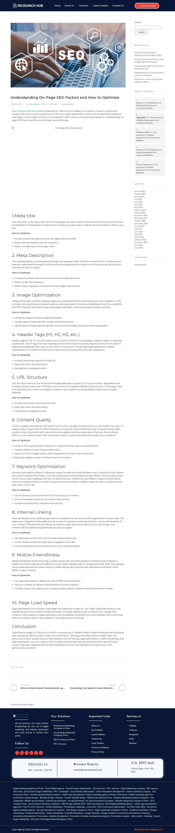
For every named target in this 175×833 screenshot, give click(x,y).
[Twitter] (22, 753)
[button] (70, 6)
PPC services (113, 788)
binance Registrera (144, 165)
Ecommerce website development (53, 816)
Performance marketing (74, 807)
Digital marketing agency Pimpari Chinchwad (106, 795)
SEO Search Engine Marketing (38, 791)
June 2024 (138, 202)
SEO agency (152, 788)
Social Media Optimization (82, 791)
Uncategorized (67, 104)
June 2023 (138, 231)
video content (137, 816)
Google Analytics (108, 813)
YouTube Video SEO (136, 807)
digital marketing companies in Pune (111, 810)
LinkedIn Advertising (73, 813)
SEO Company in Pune (64, 740)
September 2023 (141, 223)
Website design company (51, 798)
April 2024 (138, 207)
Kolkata (132, 726)
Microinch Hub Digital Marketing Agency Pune (52, 819)
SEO (35, 632)
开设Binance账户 (143, 132)
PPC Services (60, 744)
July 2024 (138, 199)
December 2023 (140, 215)
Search (137, 22)
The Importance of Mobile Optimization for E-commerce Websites (148, 105)
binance (139, 103)
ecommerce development (24, 816)
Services (83, 5)
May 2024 (138, 204)
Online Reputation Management (110, 791)
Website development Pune (99, 798)
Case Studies (97, 743)
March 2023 (139, 237)
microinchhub (34, 104)
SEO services (99, 788)
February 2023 (140, 239)
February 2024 (140, 210)
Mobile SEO (79, 804)
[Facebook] (17, 753)
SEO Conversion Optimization (111, 807)
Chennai (133, 730)
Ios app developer (76, 801)
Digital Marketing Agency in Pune (28, 788)
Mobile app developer (34, 801)
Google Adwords (92, 813)
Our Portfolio (97, 730)
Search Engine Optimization (24, 111)
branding (148, 816)
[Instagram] (31, 753)
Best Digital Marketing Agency (119, 804)
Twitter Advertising (54, 813)
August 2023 (139, 226)
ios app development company (100, 801)
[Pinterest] (36, 753)
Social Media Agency (55, 788)
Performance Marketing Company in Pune (64, 727)
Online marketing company (138, 791)
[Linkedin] (41, 753)
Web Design (67, 804)
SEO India (18, 791)
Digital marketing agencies (141, 795)
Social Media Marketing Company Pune (64, 734)
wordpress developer (138, 810)
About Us (69, 5)
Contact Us (118, 5)
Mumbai (132, 743)
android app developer (56, 801)
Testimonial (96, 739)
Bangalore (134, 734)
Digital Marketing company (133, 788)
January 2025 (139, 191)
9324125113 (38, 764)
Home (57, 5)
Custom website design (75, 798)
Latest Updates (101, 5)
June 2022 (138, 245)
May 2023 (138, 234)
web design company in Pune (79, 810)
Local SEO (91, 807)
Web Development (95, 804)
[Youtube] (27, 753)
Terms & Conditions (100, 747)
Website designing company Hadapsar (131, 798)
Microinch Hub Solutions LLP (149, 830)
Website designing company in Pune (131, 801)
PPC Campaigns (61, 791)
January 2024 (139, 213)
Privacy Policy (97, 752)
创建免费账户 (141, 118)
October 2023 (140, 221)
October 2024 (140, 194)
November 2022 (141, 242)
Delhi (131, 739)
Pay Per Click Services (33, 807)
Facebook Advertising (35, 813)
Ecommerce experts (120, 816)
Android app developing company (45, 795)
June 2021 (138, 248)
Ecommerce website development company (90, 816)
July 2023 (138, 229)
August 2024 (139, 196)
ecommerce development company (134, 813)
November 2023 (141, 218)
